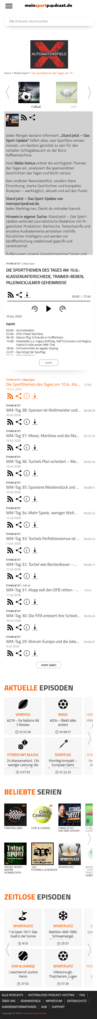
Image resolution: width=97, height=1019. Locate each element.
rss (24, 117)
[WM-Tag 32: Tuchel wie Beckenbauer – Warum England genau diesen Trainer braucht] (35, 576)
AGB (44, 1007)
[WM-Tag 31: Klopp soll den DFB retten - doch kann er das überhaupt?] (35, 602)
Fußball (26, 586)
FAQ (82, 995)
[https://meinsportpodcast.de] (48, 7)
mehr (48, 363)
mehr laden (48, 665)
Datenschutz (77, 1001)
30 (34, 308)
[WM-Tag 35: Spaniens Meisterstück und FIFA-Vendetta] (35, 499)
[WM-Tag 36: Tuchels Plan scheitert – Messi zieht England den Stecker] (35, 473)
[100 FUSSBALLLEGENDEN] (42, 854)
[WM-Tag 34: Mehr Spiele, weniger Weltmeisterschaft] (35, 525)
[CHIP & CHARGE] (42, 815)
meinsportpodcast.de (34, 1013)
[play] (48, 308)
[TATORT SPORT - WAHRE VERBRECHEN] (15, 854)
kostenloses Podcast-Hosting (51, 995)
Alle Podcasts (12, 995)
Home (7, 73)
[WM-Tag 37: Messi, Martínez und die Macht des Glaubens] (35, 447)
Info (27, 396)
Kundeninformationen (19, 1007)
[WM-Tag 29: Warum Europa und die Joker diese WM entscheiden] (35, 653)
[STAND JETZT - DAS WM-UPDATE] (69, 815)
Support (58, 1007)
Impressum (54, 1001)
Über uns (9, 1001)
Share (19, 295)
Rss (11, 396)
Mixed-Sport (21, 73)
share (33, 117)
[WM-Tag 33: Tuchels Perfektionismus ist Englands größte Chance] (35, 550)
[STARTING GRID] (15, 815)
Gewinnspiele (30, 1001)
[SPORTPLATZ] (69, 854)
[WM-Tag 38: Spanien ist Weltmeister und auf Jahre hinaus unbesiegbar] (35, 422)
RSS (11, 295)
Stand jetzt (13, 264)
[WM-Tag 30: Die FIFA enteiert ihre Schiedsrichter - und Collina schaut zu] (35, 627)
